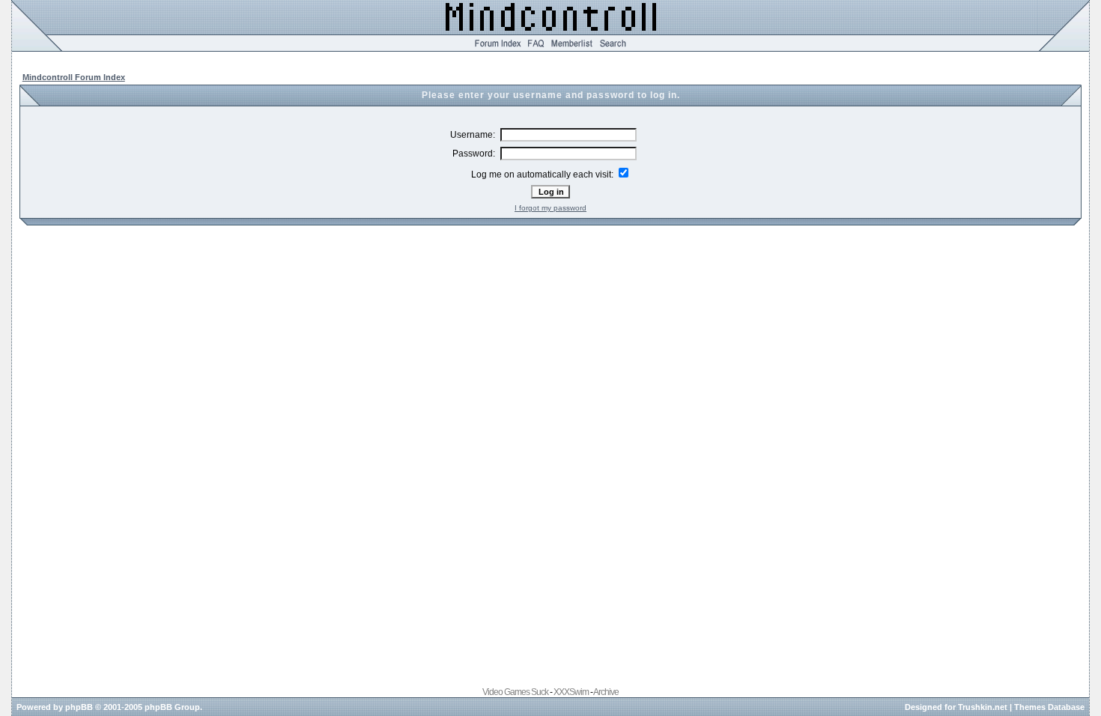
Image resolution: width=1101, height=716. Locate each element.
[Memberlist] (572, 48)
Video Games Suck (515, 692)
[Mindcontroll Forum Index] (497, 48)
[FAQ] (536, 48)
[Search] (613, 48)
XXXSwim (571, 692)
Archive (606, 692)
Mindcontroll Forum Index (73, 77)
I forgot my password (550, 208)
